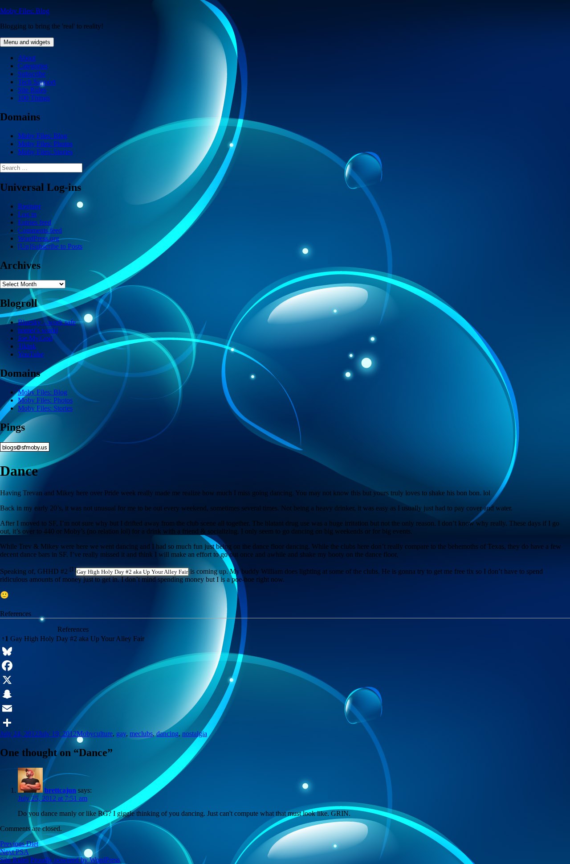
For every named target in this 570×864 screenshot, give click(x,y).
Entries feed (34, 222)
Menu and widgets (27, 42)
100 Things (34, 98)
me (134, 733)
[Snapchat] (285, 694)
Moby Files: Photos (45, 144)
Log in (27, 214)
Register (29, 206)
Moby (85, 733)
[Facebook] (285, 665)
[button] (72, 571)
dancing (167, 733)
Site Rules (32, 90)
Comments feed (40, 230)
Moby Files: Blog (24, 11)
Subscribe (31, 74)
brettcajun (60, 790)
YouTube (31, 354)
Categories (33, 66)
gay (121, 733)
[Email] (285, 708)
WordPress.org (38, 238)
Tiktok (27, 346)
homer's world (38, 330)
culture (103, 733)
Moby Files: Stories (45, 152)
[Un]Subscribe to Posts (50, 246)
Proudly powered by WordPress (75, 860)
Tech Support (37, 82)
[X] (285, 680)
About (27, 58)
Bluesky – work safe (47, 322)
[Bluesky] (285, 651)
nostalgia (194, 733)
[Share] (285, 723)
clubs (145, 733)
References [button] (15, 613)
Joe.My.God (35, 338)
